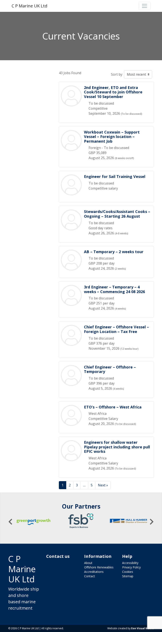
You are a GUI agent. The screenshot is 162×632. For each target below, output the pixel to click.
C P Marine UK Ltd (29, 6)
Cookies (127, 572)
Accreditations (94, 572)
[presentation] (10, 522)
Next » (103, 485)
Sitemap (127, 576)
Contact (89, 576)
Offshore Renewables (98, 567)
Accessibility (130, 563)
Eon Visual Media (142, 628)
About (88, 563)
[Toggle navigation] (144, 6)
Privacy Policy (131, 567)
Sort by (116, 74)
